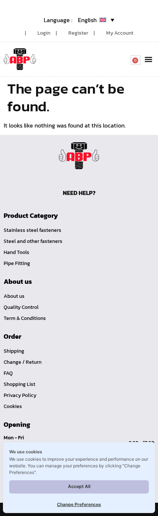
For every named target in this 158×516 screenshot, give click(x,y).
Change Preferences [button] (79, 504)
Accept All (79, 486)
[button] (148, 59)
